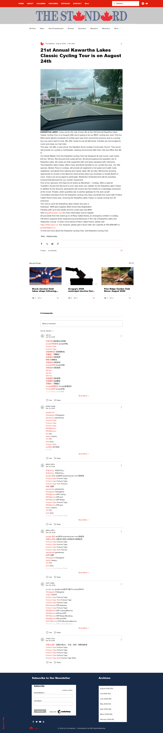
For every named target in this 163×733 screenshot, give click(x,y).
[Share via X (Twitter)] (47, 244)
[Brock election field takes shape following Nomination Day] (45, 276)
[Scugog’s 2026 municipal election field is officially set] (82, 276)
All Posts (32, 28)
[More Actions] (121, 336)
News (42, 28)
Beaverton (94, 28)
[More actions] (121, 43)
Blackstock (106, 28)
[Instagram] (143, 3)
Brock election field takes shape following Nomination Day (44, 290)
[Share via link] (58, 244)
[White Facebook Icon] (33, 721)
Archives (71, 28)
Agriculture (82, 28)
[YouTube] (146, 3)
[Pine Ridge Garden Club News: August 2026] (117, 276)
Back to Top (3, 723)
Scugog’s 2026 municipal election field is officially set (81, 290)
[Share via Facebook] (41, 244)
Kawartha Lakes (52, 236)
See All (131, 263)
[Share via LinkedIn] (52, 244)
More (116, 28)
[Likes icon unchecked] (47, 400)
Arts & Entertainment (56, 28)
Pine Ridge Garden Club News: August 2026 (117, 290)
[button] (41, 3)
